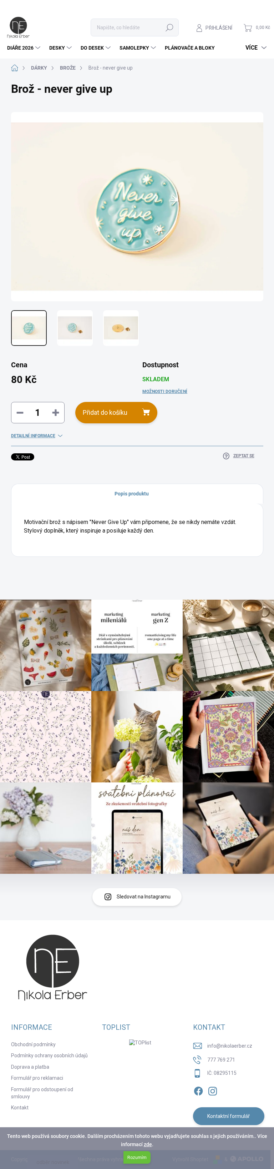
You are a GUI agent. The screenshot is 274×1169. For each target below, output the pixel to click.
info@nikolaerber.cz (229, 1046)
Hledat (169, 27)
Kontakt (20, 1107)
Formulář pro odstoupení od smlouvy (42, 1093)
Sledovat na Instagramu (144, 897)
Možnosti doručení (164, 391)
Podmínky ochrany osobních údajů (49, 1055)
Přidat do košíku (105, 412)
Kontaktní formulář (228, 1116)
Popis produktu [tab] (132, 494)
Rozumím (137, 1157)
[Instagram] (212, 1090)
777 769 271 (221, 1060)
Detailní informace (33, 435)
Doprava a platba (30, 1067)
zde (148, 1144)
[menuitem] (24, 48)
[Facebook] (198, 1090)
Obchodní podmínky (33, 1044)
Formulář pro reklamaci (37, 1078)
